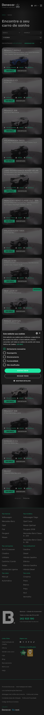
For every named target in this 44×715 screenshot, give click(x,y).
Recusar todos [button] (22, 376)
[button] (22, 381)
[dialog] (22, 357)
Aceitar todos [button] (22, 371)
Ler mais (20, 344)
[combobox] (37, 333)
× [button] (39, 333)
